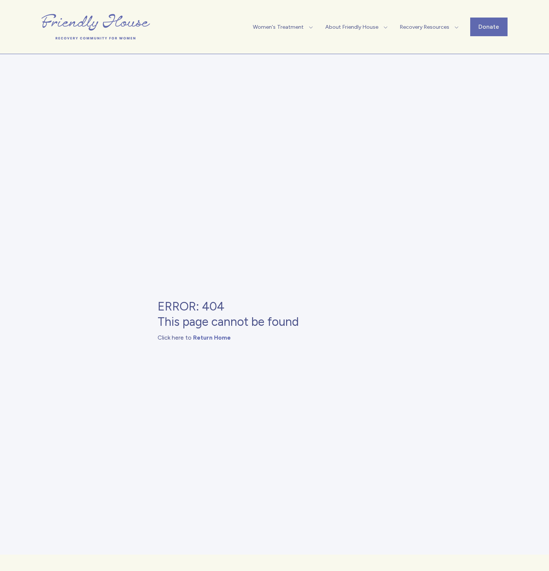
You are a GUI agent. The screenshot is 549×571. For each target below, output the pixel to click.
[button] (284, 26)
